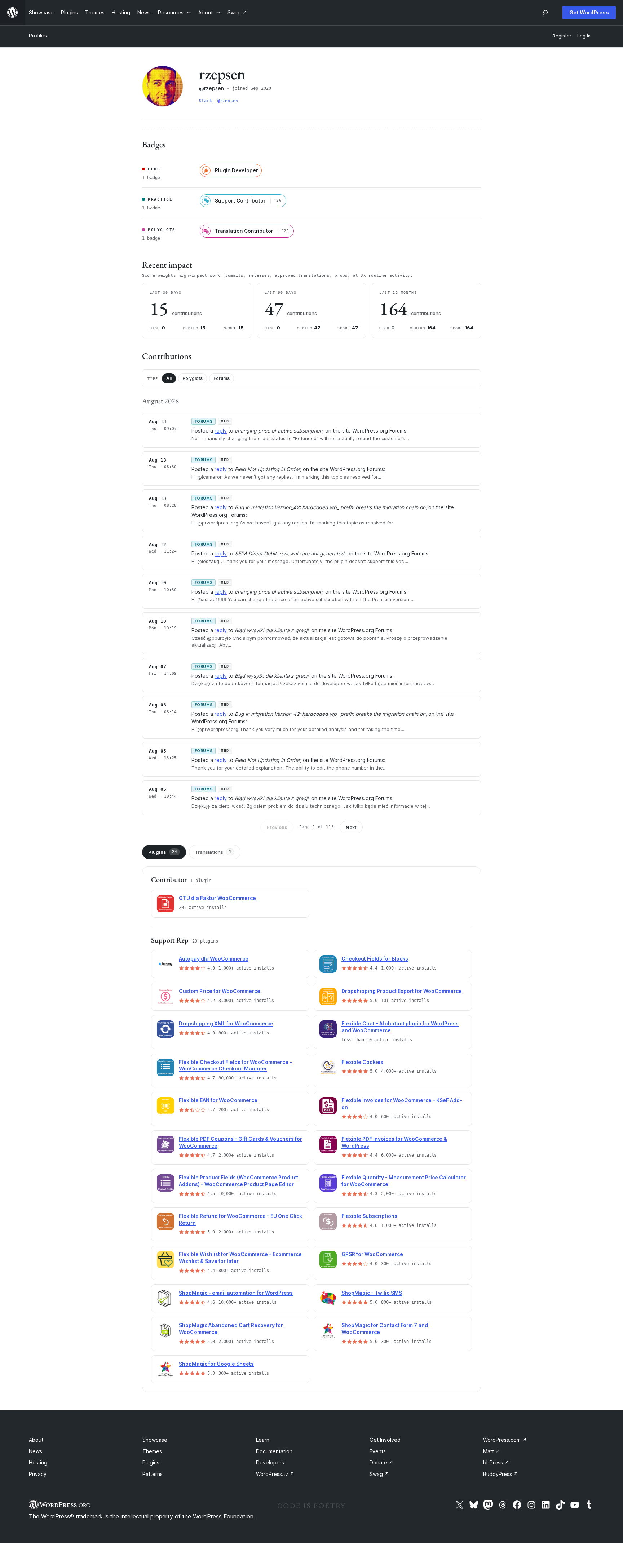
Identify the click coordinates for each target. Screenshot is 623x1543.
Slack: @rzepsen (218, 100)
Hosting (38, 1462)
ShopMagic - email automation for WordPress (236, 1293)
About (36, 1440)
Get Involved (385, 1440)
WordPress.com (505, 1440)
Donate (381, 1462)
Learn (262, 1440)
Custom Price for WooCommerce (219, 991)
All (169, 378)
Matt (491, 1451)
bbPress (496, 1462)
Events (378, 1451)
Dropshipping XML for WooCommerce (226, 1023)
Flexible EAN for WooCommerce (218, 1100)
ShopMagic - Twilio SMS (371, 1293)
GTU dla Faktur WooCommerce (217, 898)
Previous (276, 827)
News (35, 1451)
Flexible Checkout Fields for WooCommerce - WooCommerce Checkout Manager (235, 1065)
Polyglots (192, 378)
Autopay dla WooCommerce (213, 958)
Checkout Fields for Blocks (374, 958)
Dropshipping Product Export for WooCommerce (401, 991)
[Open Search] (545, 12)
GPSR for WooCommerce (372, 1254)
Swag (379, 1474)
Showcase (154, 1440)
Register (562, 36)
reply (221, 430)
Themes (152, 1451)
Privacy (38, 1474)
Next (351, 827)
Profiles (38, 35)
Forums (221, 378)
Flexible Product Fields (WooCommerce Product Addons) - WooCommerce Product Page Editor (238, 1180)
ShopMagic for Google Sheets (216, 1364)
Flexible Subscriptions (369, 1216)
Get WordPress (589, 12)
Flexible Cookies (362, 1062)
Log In (584, 36)
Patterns (152, 1474)
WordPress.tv (275, 1474)
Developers (270, 1462)
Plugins (162, 852)
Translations (213, 852)
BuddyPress (500, 1474)
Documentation (274, 1451)
